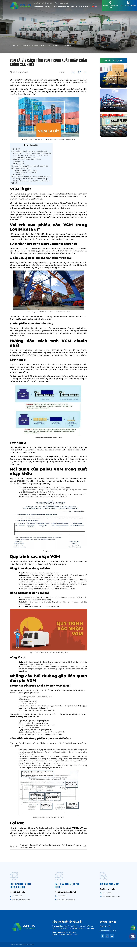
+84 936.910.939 (17, 896)
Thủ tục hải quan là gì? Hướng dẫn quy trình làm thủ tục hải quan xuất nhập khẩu (50, 846)
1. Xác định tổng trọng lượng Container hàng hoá (32, 153)
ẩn (37, 145)
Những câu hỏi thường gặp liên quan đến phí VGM (30, 177)
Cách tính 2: (18, 164)
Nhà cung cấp (72, 7)
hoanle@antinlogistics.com (111, 896)
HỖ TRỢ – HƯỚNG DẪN (59, 7)
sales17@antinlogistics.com (21, 899)
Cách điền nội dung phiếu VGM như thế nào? (31, 181)
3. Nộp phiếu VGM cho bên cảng (26, 157)
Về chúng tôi (38, 7)
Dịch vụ (47, 7)
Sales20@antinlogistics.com (66, 899)
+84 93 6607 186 (62, 896)
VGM (12, 194)
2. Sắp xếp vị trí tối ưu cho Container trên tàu (31, 155)
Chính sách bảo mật (108, 931)
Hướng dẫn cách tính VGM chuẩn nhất (26, 160)
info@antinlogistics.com (44, 3)
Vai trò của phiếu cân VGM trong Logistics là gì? (29, 151)
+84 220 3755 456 (62, 3)
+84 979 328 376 (107, 893)
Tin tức (81, 7)
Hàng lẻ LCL (19, 174)
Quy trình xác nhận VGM (20, 168)
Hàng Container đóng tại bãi (25, 172)
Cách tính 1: (18, 162)
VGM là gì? (15, 149)
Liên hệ (87, 7)
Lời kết (14, 183)
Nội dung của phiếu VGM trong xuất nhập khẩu (29, 166)
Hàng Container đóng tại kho (25, 170)
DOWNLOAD (105, 926)
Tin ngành (16, 45)
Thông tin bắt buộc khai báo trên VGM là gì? (30, 179)
